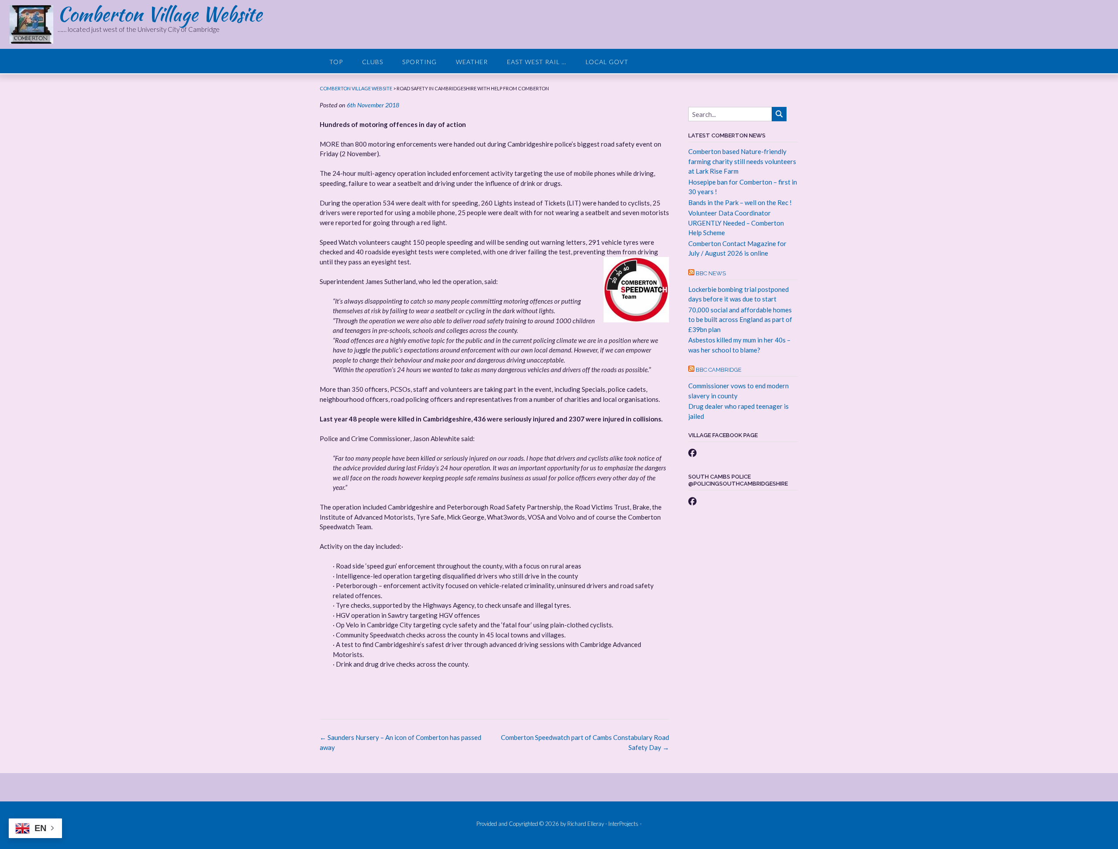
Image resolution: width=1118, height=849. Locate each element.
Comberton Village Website (160, 14)
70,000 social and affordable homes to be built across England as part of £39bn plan (740, 319)
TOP (336, 61)
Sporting (419, 61)
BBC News (711, 273)
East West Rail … (536, 61)
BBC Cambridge (719, 369)
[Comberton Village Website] (34, 24)
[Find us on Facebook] (692, 453)
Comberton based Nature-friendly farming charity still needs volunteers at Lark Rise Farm (742, 161)
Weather (472, 61)
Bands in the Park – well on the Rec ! (740, 202)
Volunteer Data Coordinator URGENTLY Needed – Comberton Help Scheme (736, 222)
